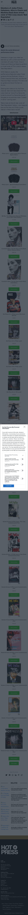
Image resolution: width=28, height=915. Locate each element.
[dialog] (14, 457)
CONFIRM (9, 485)
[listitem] (14, 455)
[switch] (22, 459)
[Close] (24, 427)
